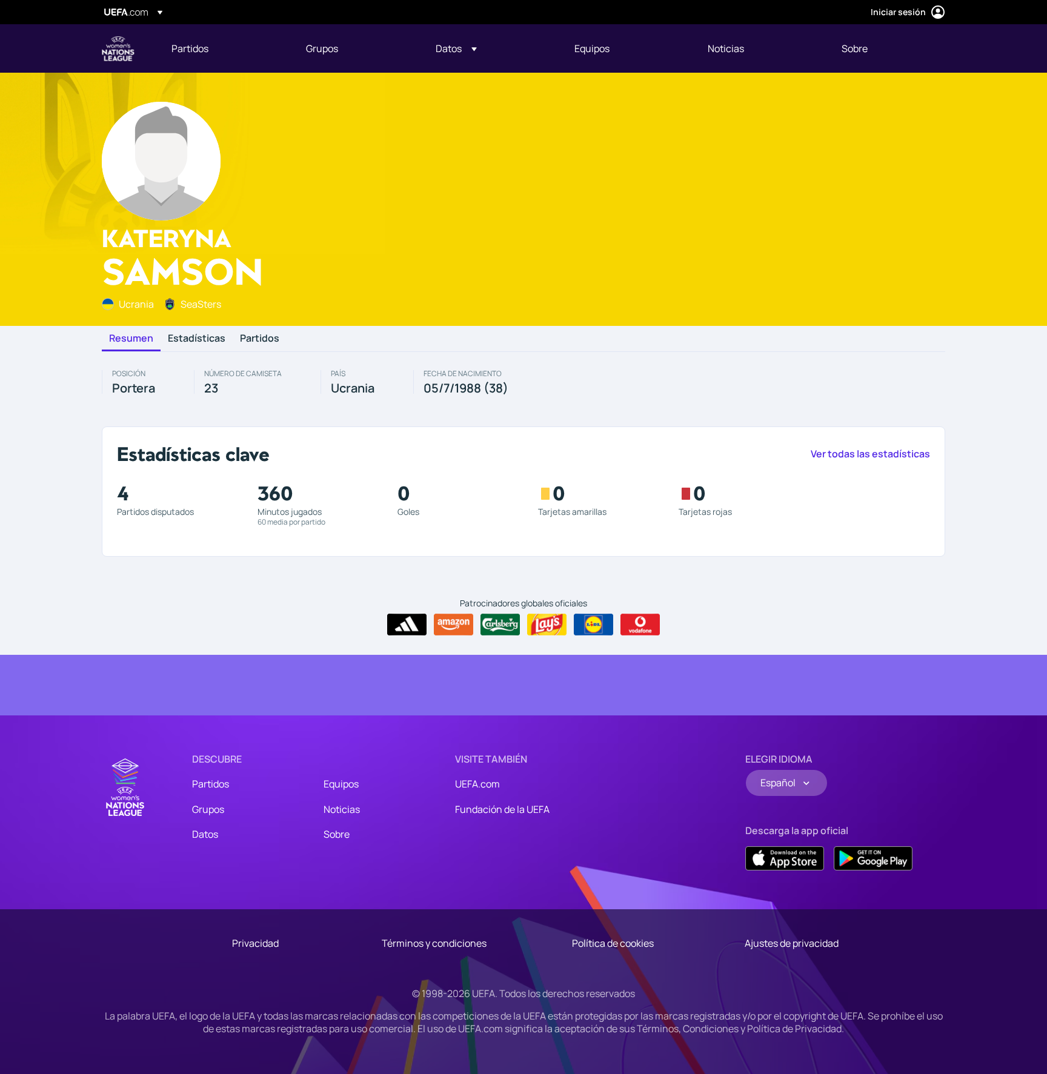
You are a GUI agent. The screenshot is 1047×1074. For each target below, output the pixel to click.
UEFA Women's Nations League (118, 48)
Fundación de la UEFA (502, 809)
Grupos (208, 809)
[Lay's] (547, 624)
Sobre (337, 834)
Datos (205, 834)
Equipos (341, 784)
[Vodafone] (640, 624)
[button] (456, 48)
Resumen (131, 338)
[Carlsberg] (500, 624)
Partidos (259, 338)
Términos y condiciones (434, 943)
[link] (190, 48)
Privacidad (255, 943)
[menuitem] (224, 48)
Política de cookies (613, 943)
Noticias (342, 809)
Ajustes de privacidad (792, 943)
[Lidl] (593, 624)
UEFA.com (477, 784)
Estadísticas (196, 338)
